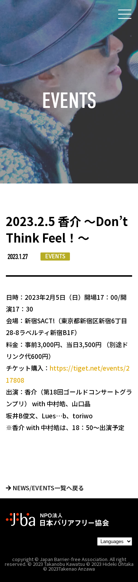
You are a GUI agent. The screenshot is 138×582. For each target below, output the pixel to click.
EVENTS (55, 256)
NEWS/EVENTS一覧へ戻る (47, 487)
